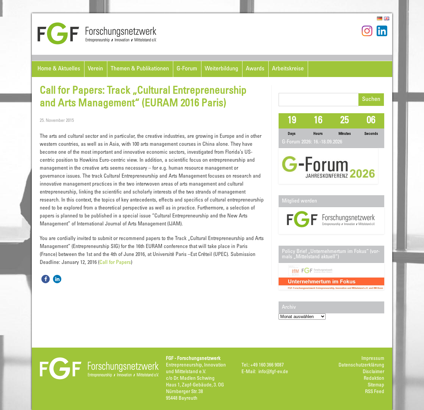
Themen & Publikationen (140, 69)
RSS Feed (374, 391)
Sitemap (376, 385)
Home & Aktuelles (58, 69)
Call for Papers (115, 262)
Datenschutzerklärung (361, 365)
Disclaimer (373, 371)
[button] (45, 279)
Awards (255, 69)
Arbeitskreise (288, 69)
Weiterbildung (221, 69)
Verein (95, 69)
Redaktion (374, 378)
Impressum (372, 358)
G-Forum (187, 69)
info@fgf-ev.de (273, 371)
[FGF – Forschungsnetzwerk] (97, 43)
